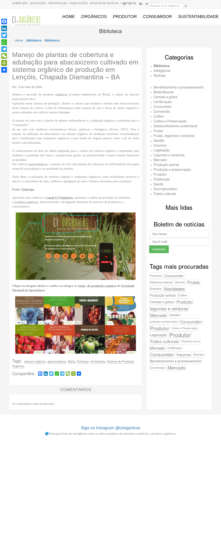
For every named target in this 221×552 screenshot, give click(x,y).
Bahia (71, 361)
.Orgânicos (93, 16)
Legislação (38, 3)
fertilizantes (97, 361)
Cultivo (158, 116)
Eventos (155, 288)
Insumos (159, 145)
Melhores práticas (161, 282)
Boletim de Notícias (104, 3)
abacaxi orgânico (35, 361)
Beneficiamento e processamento (178, 87)
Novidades (174, 289)
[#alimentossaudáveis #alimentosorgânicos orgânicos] (162, 450)
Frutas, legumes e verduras (174, 135)
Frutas (158, 130)
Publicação (161, 179)
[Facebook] (135, 3)
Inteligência (161, 70)
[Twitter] (4, 35)
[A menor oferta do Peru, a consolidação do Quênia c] (24, 485)
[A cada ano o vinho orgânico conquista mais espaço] (127, 483)
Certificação (58, 3)
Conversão (161, 111)
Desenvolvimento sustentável (175, 125)
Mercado (160, 159)
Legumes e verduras (169, 154)
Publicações (79, 3)
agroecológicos (37, 164)
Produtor (160, 174)
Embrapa (28, 189)
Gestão (158, 140)
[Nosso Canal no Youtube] (140, 3)
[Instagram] (130, 3)
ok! (185, 5)
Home (19, 40)
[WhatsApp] (4, 42)
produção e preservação (163, 321)
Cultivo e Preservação (170, 120)
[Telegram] (4, 49)
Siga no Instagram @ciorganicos (110, 427)
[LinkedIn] (4, 28)
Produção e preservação (172, 169)
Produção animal (166, 164)
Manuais (180, 282)
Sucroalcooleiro (165, 188)
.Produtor (124, 16)
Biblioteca (161, 65)
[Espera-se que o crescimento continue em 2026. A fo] (58, 492)
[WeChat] (4, 56)
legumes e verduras (169, 308)
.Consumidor (157, 16)
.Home (68, 16)
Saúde (158, 183)
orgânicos (61, 94)
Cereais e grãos (165, 96)
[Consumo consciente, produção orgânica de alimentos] (93, 461)
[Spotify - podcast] (124, 3)
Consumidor (162, 106)
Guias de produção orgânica (97, 285)
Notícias (159, 75)
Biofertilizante (163, 91)
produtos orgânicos (26, 202)
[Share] (4, 69)
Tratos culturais (164, 193)
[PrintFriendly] (4, 62)
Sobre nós (20, 3)
